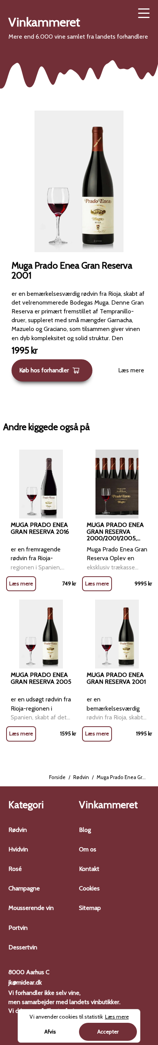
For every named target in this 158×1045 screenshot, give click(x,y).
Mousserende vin (31, 907)
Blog (85, 829)
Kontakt (89, 868)
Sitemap (90, 907)
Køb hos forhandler (44, 370)
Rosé (15, 868)
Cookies (89, 888)
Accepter (107, 1031)
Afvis (50, 1031)
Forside (57, 777)
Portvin (18, 927)
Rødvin (81, 777)
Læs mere (131, 370)
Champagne (24, 888)
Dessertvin (22, 947)
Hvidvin (18, 849)
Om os (87, 849)
